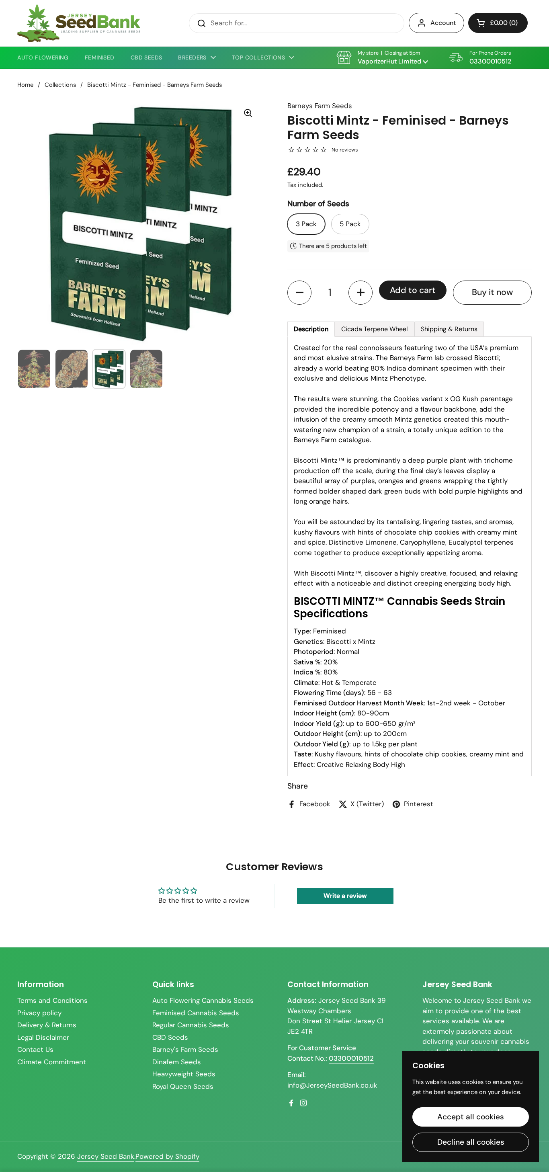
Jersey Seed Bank (105, 1156)
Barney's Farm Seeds (185, 1049)
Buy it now (492, 292)
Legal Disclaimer (43, 1037)
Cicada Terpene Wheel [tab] (374, 329)
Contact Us (35, 1049)
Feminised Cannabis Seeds (195, 1012)
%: (308, 662)
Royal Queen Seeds (182, 1086)
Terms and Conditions (52, 1000)
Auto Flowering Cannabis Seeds (203, 1000)
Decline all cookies (470, 1142)
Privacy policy (39, 1012)
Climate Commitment (51, 1061)
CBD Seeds (170, 1037)
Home (25, 85)
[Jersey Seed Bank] (78, 23)
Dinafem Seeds (176, 1061)
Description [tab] (311, 329)
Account (443, 22)
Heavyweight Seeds (183, 1074)
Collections (60, 85)
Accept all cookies (470, 1117)
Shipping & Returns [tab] (449, 329)
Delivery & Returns (46, 1024)
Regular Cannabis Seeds (190, 1024)
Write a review (345, 895)
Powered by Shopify (167, 1156)
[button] (498, 23)
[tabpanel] (409, 556)
